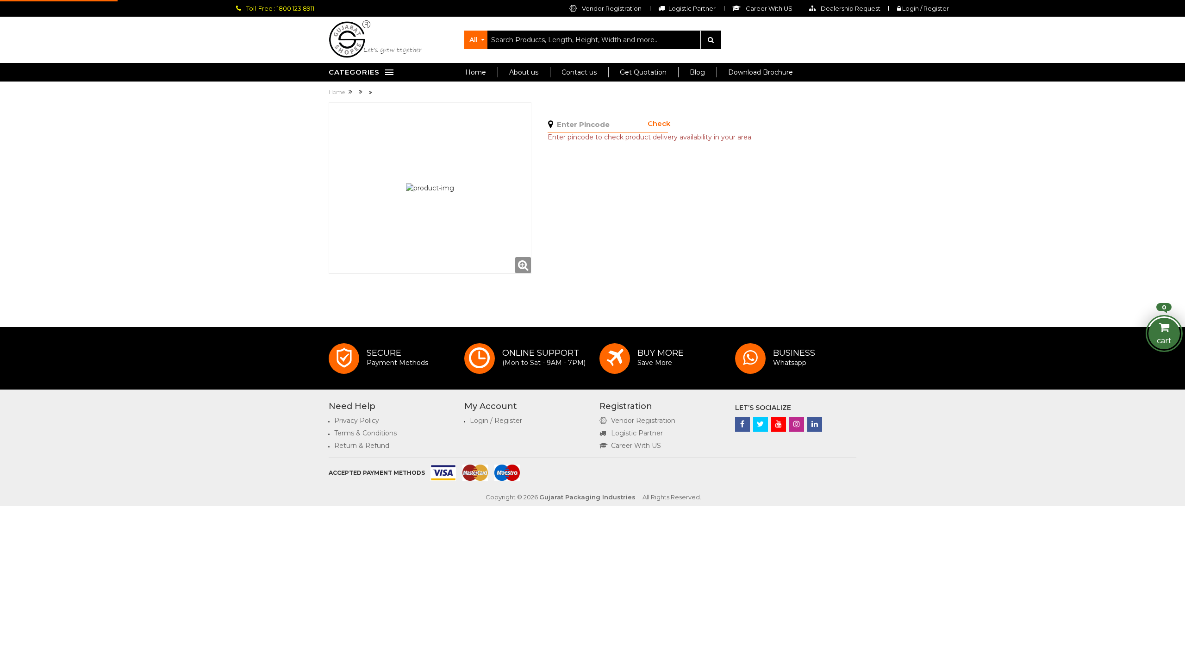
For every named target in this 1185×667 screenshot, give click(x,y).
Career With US (636, 445)
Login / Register (925, 8)
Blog (697, 72)
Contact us (579, 72)
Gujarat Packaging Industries (587, 497)
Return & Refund (361, 445)
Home (475, 72)
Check (659, 123)
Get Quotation (643, 72)
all (473, 40)
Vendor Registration (611, 8)
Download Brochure (760, 72)
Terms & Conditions (365, 433)
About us (523, 72)
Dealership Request (849, 8)
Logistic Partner (637, 433)
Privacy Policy (356, 420)
